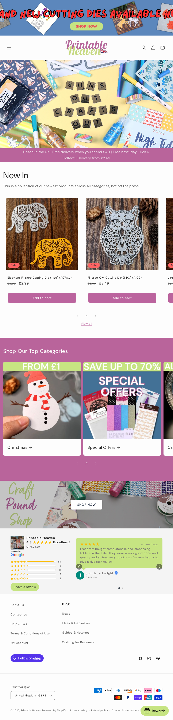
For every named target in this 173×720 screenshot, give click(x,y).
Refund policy (99, 710)
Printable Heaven (31, 710)
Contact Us (19, 614)
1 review (91, 577)
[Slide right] (95, 316)
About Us (17, 605)
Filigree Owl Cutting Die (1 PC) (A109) (115, 277)
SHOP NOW (86, 505)
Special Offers (101, 447)
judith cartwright (99, 573)
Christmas (17, 447)
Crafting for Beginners (78, 642)
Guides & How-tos (76, 632)
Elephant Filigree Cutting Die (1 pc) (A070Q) (39, 277)
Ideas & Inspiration (76, 623)
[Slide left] (77, 316)
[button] (9, 47)
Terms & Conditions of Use (30, 633)
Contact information (124, 710)
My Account (19, 643)
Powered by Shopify (54, 710)
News (66, 613)
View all (86, 324)
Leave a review (25, 587)
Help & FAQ (19, 624)
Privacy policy (78, 710)
